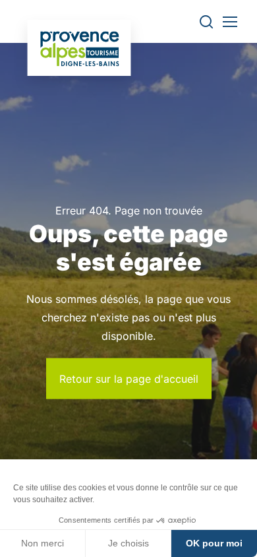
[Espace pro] (79, 48)
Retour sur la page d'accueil (128, 378)
